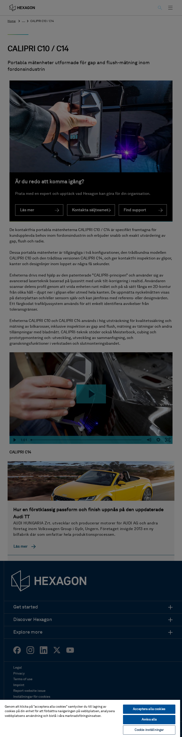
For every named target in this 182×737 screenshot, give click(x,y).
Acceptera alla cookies (149, 709)
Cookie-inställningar (149, 730)
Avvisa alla (149, 719)
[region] (90, 718)
